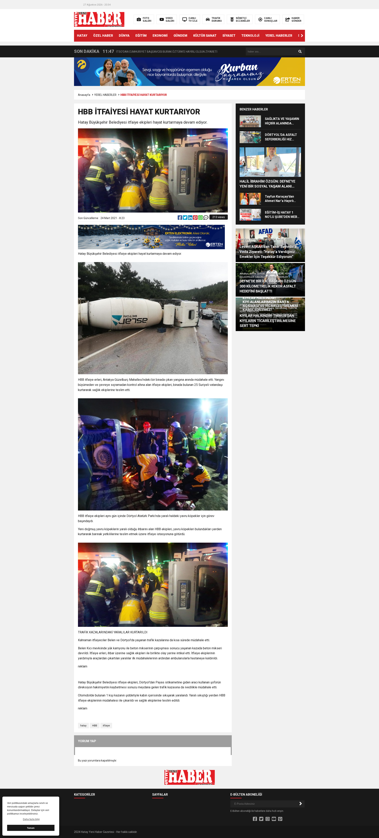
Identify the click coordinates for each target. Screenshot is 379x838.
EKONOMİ (160, 35)
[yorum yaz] (205, 218)
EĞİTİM (141, 35)
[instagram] (267, 819)
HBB (94, 725)
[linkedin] (190, 218)
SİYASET (228, 35)
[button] (302, 36)
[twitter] (185, 218)
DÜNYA (124, 35)
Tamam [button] (31, 828)
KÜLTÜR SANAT (205, 35)
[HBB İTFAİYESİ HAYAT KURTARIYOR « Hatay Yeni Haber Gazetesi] (99, 19)
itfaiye (106, 725)
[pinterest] (195, 218)
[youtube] (274, 819)
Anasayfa (84, 94)
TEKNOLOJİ (250, 35)
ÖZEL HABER (103, 35)
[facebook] (180, 218)
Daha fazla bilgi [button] (31, 819)
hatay (83, 725)
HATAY (82, 35)
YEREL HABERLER (278, 35)
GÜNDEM (180, 35)
